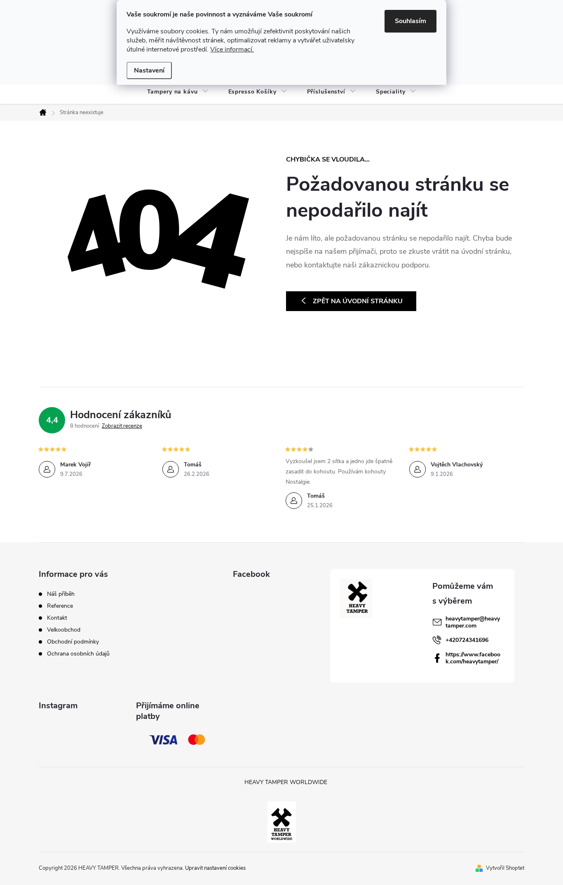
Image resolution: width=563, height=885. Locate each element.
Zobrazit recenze (122, 426)
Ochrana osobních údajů (78, 654)
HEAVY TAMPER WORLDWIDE (285, 782)
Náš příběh (61, 594)
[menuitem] (177, 92)
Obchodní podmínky (73, 642)
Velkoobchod (63, 630)
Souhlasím (410, 21)
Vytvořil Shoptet (505, 868)
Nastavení (149, 70)
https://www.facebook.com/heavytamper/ (473, 658)
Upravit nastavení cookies (215, 868)
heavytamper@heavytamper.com (473, 622)
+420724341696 (467, 640)
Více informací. (232, 49)
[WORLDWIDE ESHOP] (281, 821)
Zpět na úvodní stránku (358, 301)
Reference (60, 606)
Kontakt (57, 618)
